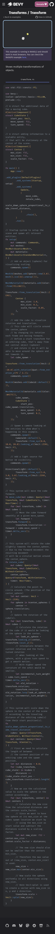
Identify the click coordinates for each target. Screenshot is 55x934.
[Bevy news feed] (47, 925)
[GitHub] (7, 925)
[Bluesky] (20, 925)
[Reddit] (34, 925)
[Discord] (14, 925)
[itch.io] (41, 925)
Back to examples (12, 17)
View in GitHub (45, 17)
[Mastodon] (27, 925)
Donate (40, 4)
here (24, 57)
